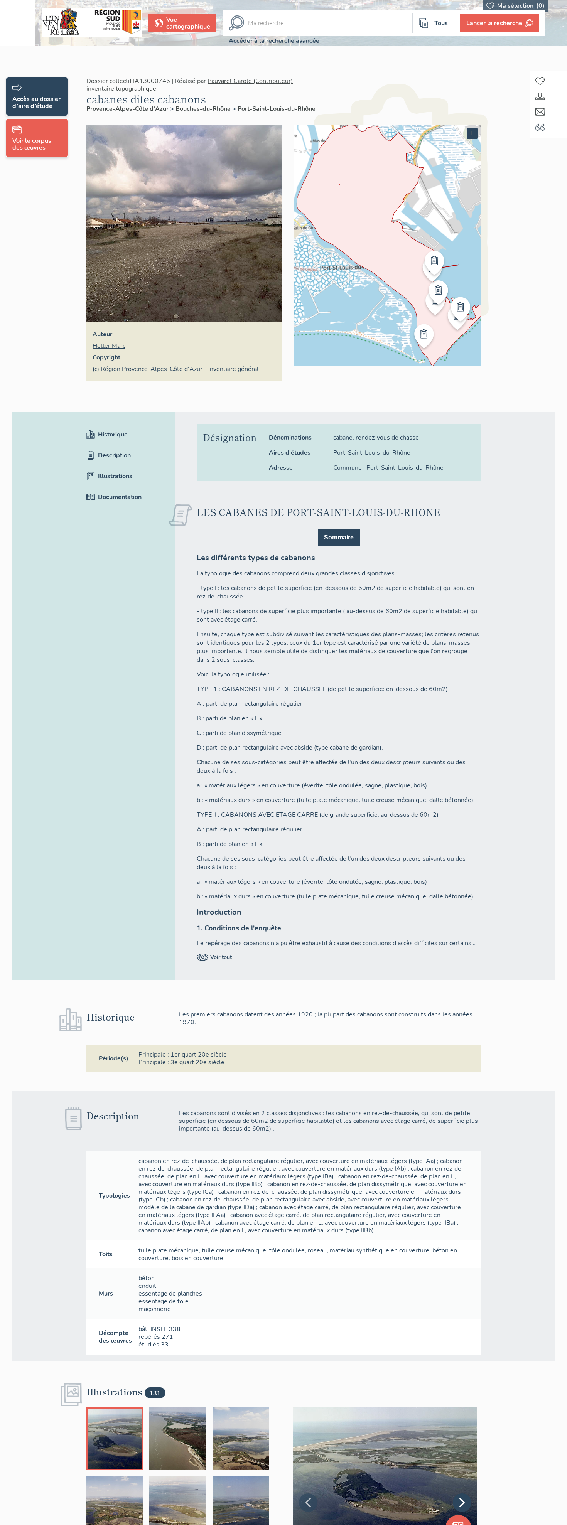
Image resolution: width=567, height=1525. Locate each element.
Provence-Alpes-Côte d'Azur (128, 108)
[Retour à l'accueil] (17, 23)
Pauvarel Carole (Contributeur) (250, 81)
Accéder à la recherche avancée (274, 41)
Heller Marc (109, 346)
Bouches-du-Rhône (204, 108)
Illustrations (115, 476)
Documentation (120, 497)
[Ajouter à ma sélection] (540, 81)
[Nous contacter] (540, 111)
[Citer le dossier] (540, 127)
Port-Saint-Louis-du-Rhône (277, 108)
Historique (113, 434)
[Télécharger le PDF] (540, 96)
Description (114, 455)
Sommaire (339, 537)
